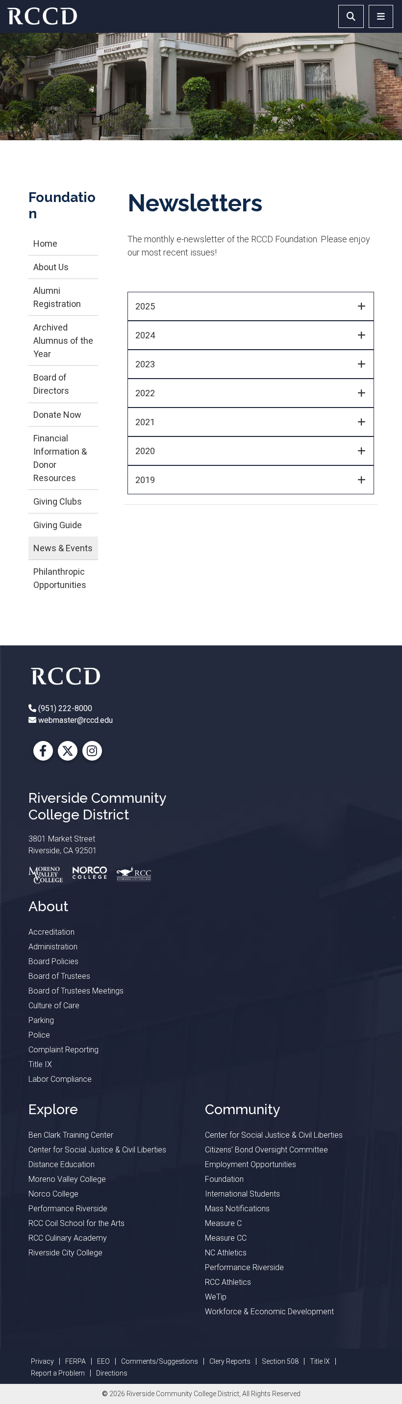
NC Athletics (226, 1252)
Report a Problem (58, 1373)
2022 (145, 393)
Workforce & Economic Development (269, 1311)
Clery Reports (230, 1361)
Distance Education (61, 1164)
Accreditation (51, 932)
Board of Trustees (59, 976)
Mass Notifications (237, 1208)
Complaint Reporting (63, 1049)
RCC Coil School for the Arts (76, 1223)
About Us (51, 267)
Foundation (224, 1179)
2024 (145, 335)
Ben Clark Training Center (70, 1135)
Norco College (53, 1194)
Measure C (223, 1223)
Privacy (42, 1361)
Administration (52, 946)
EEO (103, 1361)
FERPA (75, 1361)
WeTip (215, 1297)
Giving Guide (57, 525)
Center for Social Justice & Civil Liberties (97, 1149)
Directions (111, 1373)
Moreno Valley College (67, 1179)
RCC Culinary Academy (67, 1238)
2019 (145, 480)
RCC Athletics (228, 1282)
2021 (145, 422)
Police (39, 1035)
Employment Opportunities (250, 1164)
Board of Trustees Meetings (76, 991)
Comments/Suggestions (159, 1361)
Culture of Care (53, 1005)
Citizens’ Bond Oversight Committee (266, 1149)
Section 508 (280, 1361)
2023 (145, 364)
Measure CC (226, 1238)
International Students (242, 1194)
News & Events (63, 548)
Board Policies (53, 961)
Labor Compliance (60, 1079)
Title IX (40, 1064)
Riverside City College (65, 1252)
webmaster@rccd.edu (74, 720)
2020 (145, 451)
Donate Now (57, 414)
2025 (145, 306)
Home (45, 243)
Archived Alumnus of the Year (63, 340)
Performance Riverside (67, 1208)
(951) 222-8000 (64, 708)
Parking (41, 1020)
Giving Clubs (57, 501)
